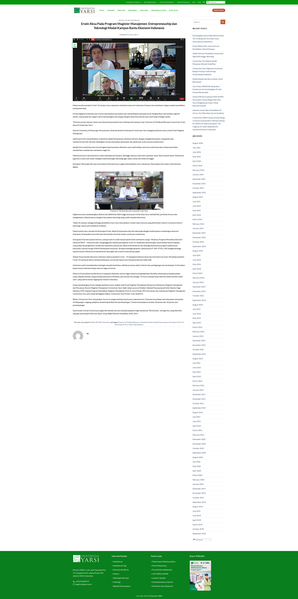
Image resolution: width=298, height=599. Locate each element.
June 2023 (197, 314)
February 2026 (198, 170)
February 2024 (198, 278)
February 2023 (198, 331)
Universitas (135, 20)
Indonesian (213, 2)
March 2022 (197, 381)
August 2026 (198, 143)
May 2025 (197, 210)
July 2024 (196, 255)
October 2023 (198, 296)
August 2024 (198, 251)
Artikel (121, 20)
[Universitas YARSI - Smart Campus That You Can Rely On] (84, 10)
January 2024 (198, 282)
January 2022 (198, 390)
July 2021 (196, 417)
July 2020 (196, 462)
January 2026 (198, 174)
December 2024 (199, 233)
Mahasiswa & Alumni (158, 10)
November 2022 (199, 345)
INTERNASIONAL (150, 2)
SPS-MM (127, 20)
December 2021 (199, 394)
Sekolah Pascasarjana (121, 586)
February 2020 (198, 480)
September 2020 (199, 453)
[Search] (204, 2)
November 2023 (199, 291)
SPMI (199, 2)
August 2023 (198, 305)
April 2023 (197, 322)
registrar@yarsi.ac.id (83, 584)
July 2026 (196, 147)
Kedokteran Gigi (119, 565)
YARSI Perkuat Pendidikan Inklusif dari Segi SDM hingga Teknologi (208, 55)
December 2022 (199, 340)
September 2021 (199, 408)
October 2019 (198, 497)
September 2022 (199, 354)
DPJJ (194, 2)
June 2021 (197, 421)
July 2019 (196, 511)
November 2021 (199, 399)
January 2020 (198, 484)
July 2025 (196, 201)
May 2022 (197, 372)
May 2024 (197, 264)
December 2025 (199, 179)
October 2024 (198, 242)
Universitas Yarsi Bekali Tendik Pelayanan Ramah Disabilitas (205, 62)
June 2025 (197, 206)
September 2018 (199, 533)
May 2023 (197, 318)
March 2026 (197, 165)
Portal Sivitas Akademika (162, 570)
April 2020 (197, 471)
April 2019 (197, 520)
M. (138, 34)
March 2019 (197, 524)
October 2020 (198, 448)
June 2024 (197, 260)
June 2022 (197, 367)
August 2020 (198, 457)
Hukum (116, 574)
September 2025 (199, 192)
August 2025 (198, 197)
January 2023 (198, 336)
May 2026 (197, 156)
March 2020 (197, 475)
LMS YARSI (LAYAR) (160, 574)
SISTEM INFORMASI (166, 2)
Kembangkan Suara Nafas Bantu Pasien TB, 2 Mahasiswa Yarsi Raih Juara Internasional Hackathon (208, 38)
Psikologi (116, 582)
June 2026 (197, 152)
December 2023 (199, 287)
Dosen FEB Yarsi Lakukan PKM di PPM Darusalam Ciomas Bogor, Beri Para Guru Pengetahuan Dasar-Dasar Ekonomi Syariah (208, 101)
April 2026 (197, 161)
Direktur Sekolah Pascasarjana (157, 322)
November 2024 (199, 237)
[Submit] (223, 22)
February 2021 (198, 435)
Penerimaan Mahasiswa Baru (163, 561)
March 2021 (197, 430)
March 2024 (197, 273)
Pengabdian (132, 10)
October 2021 (198, 403)
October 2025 (198, 188)
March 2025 (197, 219)
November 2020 (199, 444)
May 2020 (197, 466)
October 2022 (198, 349)
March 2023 (197, 327)
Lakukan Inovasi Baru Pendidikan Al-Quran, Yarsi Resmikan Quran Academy (208, 111)
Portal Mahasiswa (159, 565)
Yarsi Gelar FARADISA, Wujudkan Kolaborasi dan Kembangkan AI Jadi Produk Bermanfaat (207, 89)
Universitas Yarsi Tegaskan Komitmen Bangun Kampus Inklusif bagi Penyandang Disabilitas (208, 71)
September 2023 (199, 300)
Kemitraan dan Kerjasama (162, 586)
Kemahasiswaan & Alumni (162, 582)
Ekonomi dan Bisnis (121, 570)
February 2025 (198, 224)
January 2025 (198, 228)
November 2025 (199, 183)
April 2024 (197, 269)
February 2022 (198, 385)
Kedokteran (118, 561)
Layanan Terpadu (133, 2)
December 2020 (199, 439)
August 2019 (198, 506)
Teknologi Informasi (121, 578)
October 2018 (198, 529)
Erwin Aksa (172, 322)
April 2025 (197, 215)
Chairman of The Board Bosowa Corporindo (132, 322)
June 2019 (197, 515)
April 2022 (197, 376)
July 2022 (196, 363)
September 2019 (199, 502)
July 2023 (196, 309)
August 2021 (198, 412)
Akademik (110, 10)
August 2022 (198, 358)
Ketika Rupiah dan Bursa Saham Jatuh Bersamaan (208, 80)
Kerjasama (144, 10)
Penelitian (121, 10)
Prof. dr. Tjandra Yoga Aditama (133, 325)
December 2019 (199, 489)
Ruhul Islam (173, 10)
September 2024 (199, 246)
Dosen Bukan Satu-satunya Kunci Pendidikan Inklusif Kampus (206, 47)
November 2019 (199, 493)
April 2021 (197, 426)
